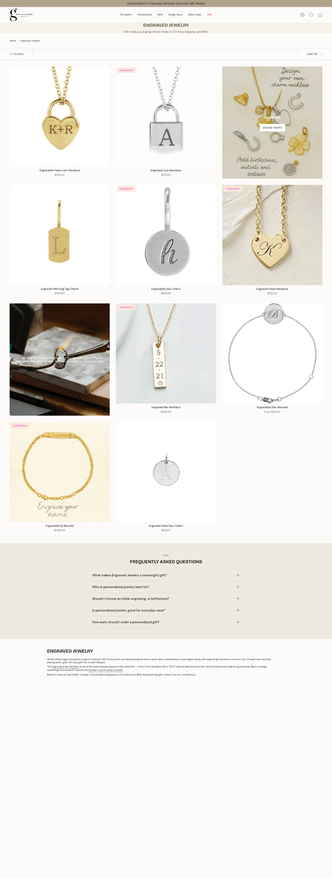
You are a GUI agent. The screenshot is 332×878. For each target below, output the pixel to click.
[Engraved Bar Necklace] (166, 353)
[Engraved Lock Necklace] (166, 116)
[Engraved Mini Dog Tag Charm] (60, 235)
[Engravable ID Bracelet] (60, 472)
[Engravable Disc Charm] (166, 235)
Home (13, 40)
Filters (18, 54)
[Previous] (11, 3)
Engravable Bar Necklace (65, 666)
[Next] (320, 3)
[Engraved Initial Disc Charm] (166, 472)
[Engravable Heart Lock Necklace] (60, 116)
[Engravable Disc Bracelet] (272, 353)
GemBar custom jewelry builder (105, 670)
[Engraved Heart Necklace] (272, 235)
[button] (126, 15)
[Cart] (320, 15)
